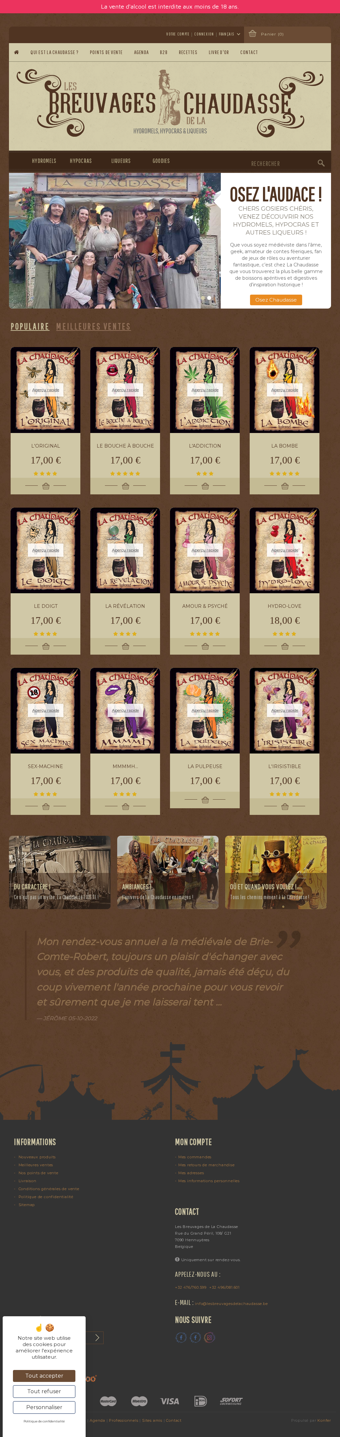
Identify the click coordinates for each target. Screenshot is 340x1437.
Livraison (27, 1181)
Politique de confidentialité (45, 1196)
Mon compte (193, 1142)
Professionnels (123, 1420)
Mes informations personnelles (209, 1181)
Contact (249, 52)
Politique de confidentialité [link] (44, 1421)
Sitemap (26, 1204)
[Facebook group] (195, 1337)
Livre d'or (219, 52)
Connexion (204, 34)
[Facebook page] (181, 1337)
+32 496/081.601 (224, 1287)
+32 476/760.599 (191, 1287)
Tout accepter (44, 1376)
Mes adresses (191, 1173)
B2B (164, 52)
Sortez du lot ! (276, 300)
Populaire (30, 326)
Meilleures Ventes (93, 326)
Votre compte (178, 34)
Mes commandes (195, 1157)
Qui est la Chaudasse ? (55, 52)
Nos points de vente (37, 1173)
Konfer (324, 1420)
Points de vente (106, 52)
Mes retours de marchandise (206, 1165)
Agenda (141, 52)
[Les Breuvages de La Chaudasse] (170, 103)
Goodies (161, 160)
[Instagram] (209, 1337)
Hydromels (41, 160)
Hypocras (80, 160)
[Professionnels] (115, 241)
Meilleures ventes (35, 1165)
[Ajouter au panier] (45, 486)
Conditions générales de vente (48, 1188)
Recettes (188, 52)
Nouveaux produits (36, 1157)
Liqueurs (121, 160)
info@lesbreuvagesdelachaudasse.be (231, 1303)
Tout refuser (44, 1391)
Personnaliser (44, 1407)
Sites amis (152, 1420)
